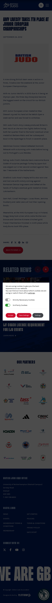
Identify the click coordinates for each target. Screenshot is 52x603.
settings (31, 293)
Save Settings (24, 315)
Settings (38, 315)
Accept (10, 315)
